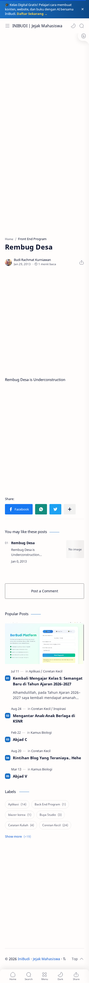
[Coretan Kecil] (52, 671)
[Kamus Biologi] (41, 732)
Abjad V (20, 776)
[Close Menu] (82, 9)
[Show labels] (19, 836)
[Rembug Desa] (75, 549)
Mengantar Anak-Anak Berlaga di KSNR (44, 718)
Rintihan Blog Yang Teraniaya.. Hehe (47, 757)
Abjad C (20, 739)
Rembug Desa (23, 542)
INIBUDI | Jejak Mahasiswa (37, 26)
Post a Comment (44, 591)
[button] (73, 26)
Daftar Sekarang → (32, 13)
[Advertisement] (44, 82)
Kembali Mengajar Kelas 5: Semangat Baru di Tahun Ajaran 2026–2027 (48, 681)
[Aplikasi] (35, 671)
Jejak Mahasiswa (46, 958)
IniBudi (24, 958)
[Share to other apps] (70, 509)
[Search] (81, 26)
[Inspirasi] (59, 708)
